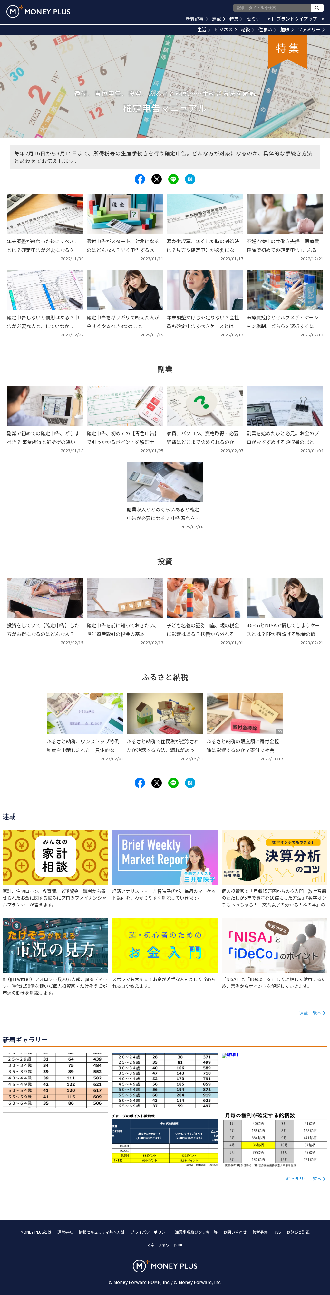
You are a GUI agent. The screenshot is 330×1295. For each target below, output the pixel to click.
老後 (245, 29)
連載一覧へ (310, 1012)
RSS (277, 1232)
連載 (216, 18)
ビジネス (224, 29)
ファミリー (309, 29)
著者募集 (260, 1232)
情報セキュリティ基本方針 (102, 1232)
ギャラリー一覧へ (304, 1178)
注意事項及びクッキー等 (196, 1232)
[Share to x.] (156, 179)
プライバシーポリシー (150, 1232)
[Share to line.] (173, 179)
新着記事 (195, 18)
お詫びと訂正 (298, 1232)
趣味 (284, 29)
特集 (233, 18)
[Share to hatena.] (190, 179)
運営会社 (65, 1232)
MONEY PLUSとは (36, 1232)
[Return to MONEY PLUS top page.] (38, 11)
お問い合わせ (235, 1232)
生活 (201, 29)
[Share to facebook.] (140, 179)
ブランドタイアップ (300, 18)
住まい (265, 29)
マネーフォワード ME (165, 1244)
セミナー (259, 18)
